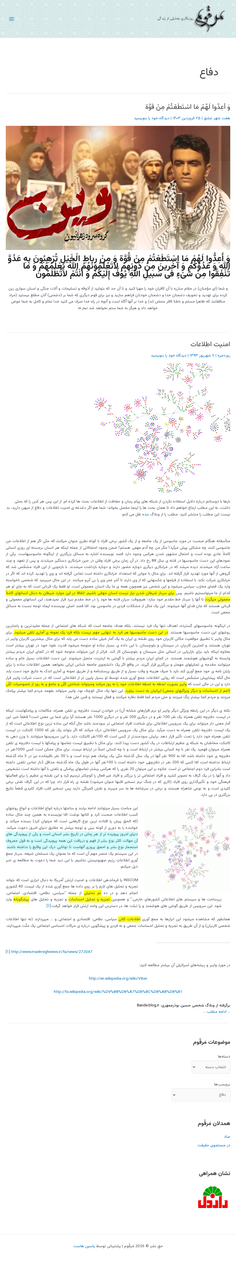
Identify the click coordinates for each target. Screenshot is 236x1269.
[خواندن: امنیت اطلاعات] (165, 428)
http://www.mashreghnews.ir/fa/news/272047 (51, 952)
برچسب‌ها (222, 1084)
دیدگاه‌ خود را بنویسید (152, 118)
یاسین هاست (84, 1246)
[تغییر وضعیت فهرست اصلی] (12, 19)
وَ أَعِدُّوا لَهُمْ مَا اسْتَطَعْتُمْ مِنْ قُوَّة (187, 107)
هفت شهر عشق (217, 118)
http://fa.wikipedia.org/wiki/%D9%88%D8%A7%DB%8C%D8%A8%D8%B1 (118, 992)
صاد (227, 1137)
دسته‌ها (224, 1057)
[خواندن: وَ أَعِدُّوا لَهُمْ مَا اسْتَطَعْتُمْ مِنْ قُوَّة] (119, 188)
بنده (145, 514)
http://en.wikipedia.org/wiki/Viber (118, 979)
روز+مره (224, 356)
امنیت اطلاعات (210, 344)
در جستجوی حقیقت (213, 1145)
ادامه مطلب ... (215, 1012)
